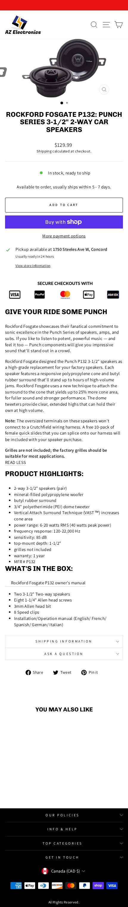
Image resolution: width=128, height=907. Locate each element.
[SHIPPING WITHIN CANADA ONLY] (64, 5)
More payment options (63, 236)
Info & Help (62, 829)
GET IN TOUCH (62, 857)
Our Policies (62, 815)
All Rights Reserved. (64, 902)
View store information (32, 265)
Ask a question (63, 653)
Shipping (44, 151)
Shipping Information (64, 641)
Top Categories (62, 843)
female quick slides (23, 433)
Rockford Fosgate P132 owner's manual (48, 582)
